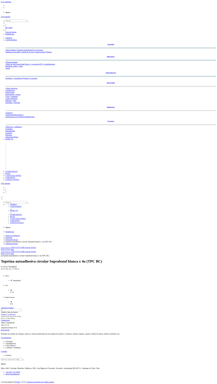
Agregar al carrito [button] (7, 308)
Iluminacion (111, 107)
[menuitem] (8, 38)
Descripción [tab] (5, 330)
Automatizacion (111, 73)
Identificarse (9, 34)
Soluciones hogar (11, 240)
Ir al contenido (6, 2)
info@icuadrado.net (12, 374)
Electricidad (111, 83)
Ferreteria (110, 121)
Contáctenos (5, 320)
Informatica (111, 56)
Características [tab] (6, 338)
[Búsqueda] (28, 21)
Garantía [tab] (4, 351)
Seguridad (110, 44)
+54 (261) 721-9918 (12, 372)
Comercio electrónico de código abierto (40, 382)
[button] (18, 248)
